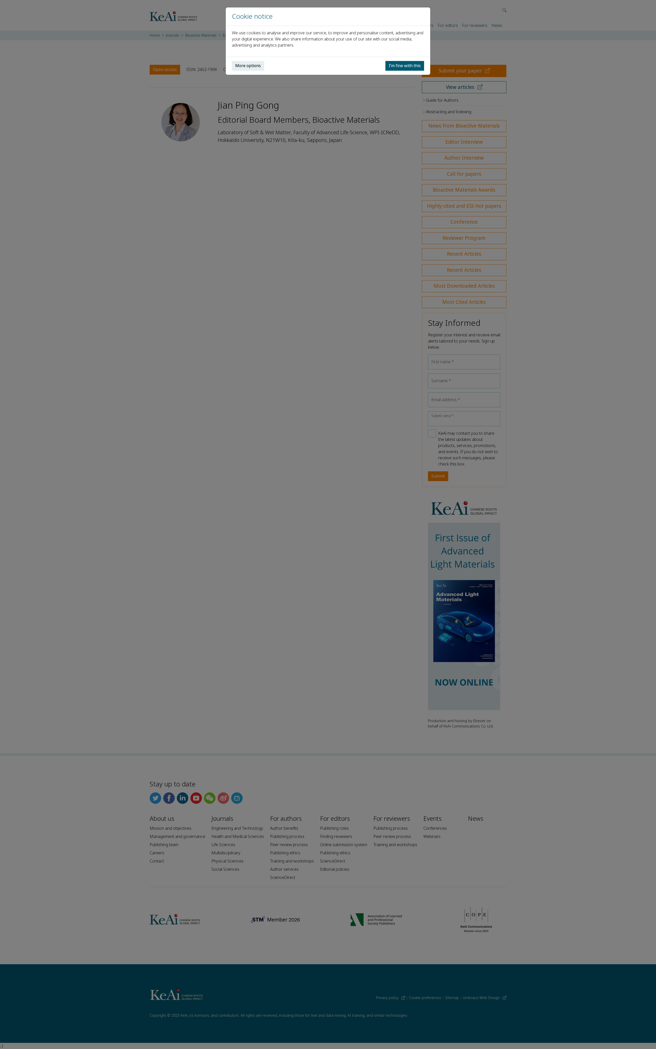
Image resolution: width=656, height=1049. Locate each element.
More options (248, 66)
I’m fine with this (405, 66)
